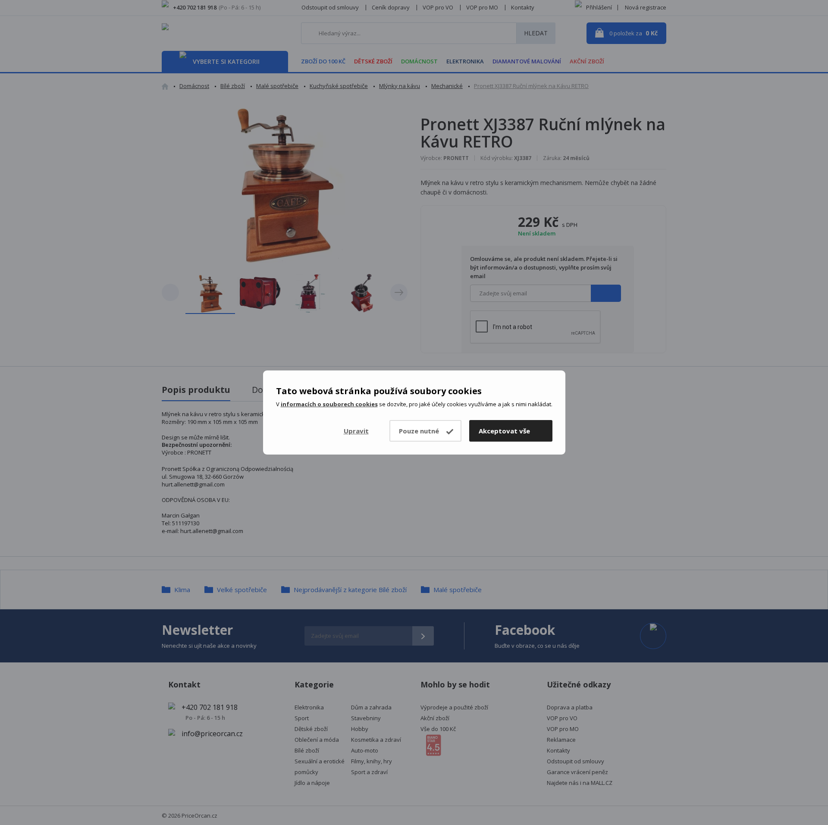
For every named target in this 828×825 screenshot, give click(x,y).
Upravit (356, 431)
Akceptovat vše (504, 431)
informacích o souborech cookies (329, 404)
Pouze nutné (419, 431)
